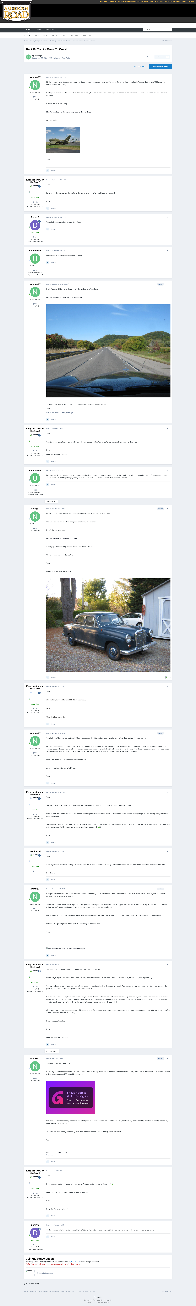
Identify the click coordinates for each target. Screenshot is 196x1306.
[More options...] (168, 77)
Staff (63, 35)
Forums (27, 35)
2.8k (36, 202)
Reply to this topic (160, 66)
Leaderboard (86, 35)
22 (36, 97)
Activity (38, 29)
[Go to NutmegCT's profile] (28, 56)
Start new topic (139, 66)
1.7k (35, 237)
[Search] (169, 29)
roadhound (35, 851)
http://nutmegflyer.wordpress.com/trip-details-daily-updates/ (68, 112)
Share (148, 57)
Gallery (36, 35)
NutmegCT (39, 56)
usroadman (35, 250)
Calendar (54, 35)
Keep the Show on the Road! (35, 181)
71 (36, 270)
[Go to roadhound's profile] (35, 859)
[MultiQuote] (47, 170)
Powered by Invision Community (98, 1302)
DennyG (35, 217)
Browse (28, 29)
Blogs (45, 35)
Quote (53, 171)
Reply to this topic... (45, 1273)
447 (35, 871)
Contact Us (98, 1297)
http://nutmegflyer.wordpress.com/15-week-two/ (64, 297)
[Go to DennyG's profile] (35, 225)
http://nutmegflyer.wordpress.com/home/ (61, 538)
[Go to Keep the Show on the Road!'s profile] (35, 190)
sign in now (75, 1262)
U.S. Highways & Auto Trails (59, 58)
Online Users (73, 35)
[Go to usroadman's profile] (35, 259)
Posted (56, 77)
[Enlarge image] (63, 140)
